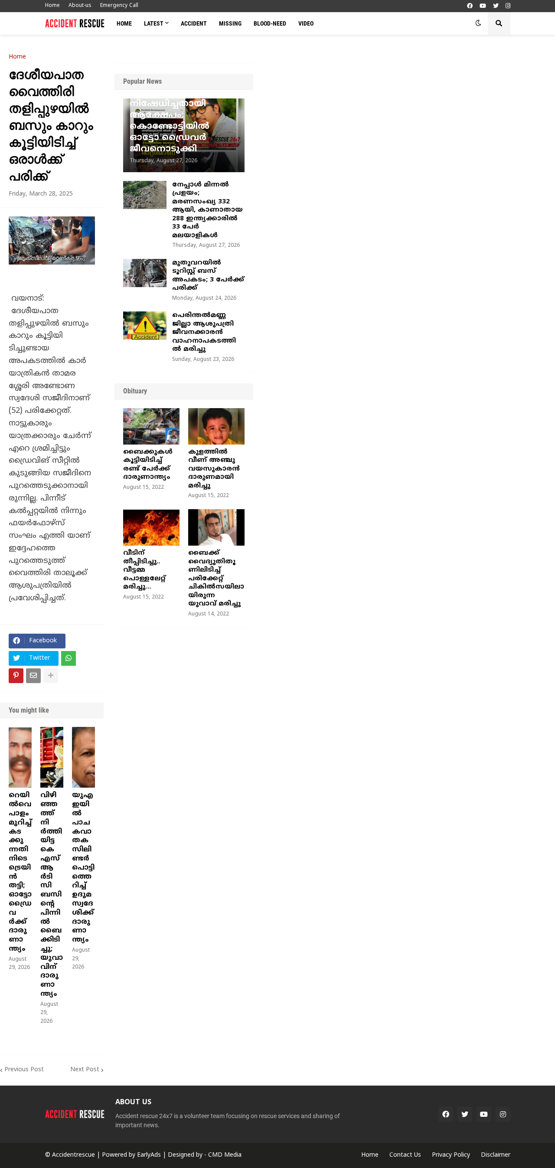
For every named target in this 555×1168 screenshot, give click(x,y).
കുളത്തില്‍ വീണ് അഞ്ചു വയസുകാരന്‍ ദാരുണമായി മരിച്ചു (214, 469)
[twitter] (496, 6)
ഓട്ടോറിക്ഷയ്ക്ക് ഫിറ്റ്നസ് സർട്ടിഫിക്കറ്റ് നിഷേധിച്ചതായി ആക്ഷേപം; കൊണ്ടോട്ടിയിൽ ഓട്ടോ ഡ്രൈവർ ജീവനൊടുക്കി (182, 115)
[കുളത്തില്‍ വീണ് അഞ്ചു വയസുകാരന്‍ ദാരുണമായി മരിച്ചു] (216, 426)
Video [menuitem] (305, 23)
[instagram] (508, 6)
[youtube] (483, 6)
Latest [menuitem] (153, 23)
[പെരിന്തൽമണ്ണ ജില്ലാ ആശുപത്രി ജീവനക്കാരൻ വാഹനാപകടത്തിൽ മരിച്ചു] (144, 325)
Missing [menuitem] (230, 23)
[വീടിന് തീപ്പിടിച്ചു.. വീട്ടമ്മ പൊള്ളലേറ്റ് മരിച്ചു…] (151, 527)
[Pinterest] (16, 675)
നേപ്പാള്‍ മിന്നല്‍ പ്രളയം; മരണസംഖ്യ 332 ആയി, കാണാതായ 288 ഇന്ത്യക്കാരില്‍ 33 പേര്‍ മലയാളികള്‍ (207, 210)
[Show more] (50, 675)
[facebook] (470, 6)
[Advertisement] (404, 110)
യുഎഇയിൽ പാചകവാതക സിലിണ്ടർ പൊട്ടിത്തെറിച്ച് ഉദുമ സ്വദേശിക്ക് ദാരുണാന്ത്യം (83, 867)
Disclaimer (495, 1155)
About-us (80, 6)
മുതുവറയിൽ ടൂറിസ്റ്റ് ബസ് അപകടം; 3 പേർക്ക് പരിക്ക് (208, 276)
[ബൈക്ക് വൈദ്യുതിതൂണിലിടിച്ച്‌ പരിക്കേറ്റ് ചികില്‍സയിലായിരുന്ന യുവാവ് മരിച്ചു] (216, 527)
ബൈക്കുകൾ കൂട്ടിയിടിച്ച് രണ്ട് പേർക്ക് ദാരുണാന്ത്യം (148, 465)
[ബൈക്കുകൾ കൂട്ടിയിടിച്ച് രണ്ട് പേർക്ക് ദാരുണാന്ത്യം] (151, 426)
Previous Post (24, 1069)
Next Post (84, 1069)
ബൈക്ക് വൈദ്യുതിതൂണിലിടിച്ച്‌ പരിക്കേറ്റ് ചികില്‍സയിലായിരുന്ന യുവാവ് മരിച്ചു (216, 578)
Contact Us (405, 1155)
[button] (478, 23)
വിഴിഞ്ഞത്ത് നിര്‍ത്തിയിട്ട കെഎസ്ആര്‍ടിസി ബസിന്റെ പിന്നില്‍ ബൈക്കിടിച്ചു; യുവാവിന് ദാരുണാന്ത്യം (51, 894)
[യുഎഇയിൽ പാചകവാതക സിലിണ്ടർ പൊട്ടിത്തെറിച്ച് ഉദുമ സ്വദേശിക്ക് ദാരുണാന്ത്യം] (83, 757)
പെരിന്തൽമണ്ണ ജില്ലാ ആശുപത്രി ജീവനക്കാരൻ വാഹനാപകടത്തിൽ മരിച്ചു (204, 332)
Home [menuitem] (124, 23)
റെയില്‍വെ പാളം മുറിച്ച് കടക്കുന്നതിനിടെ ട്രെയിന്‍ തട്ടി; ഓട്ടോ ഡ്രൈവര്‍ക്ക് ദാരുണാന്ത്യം (20, 872)
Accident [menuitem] (194, 23)
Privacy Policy (451, 1155)
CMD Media (225, 1155)
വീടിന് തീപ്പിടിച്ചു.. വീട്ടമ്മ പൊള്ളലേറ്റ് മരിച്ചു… (144, 570)
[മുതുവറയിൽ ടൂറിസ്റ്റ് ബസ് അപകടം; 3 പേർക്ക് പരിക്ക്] (144, 273)
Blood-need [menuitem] (270, 23)
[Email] (33, 675)
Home (52, 6)
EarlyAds (149, 1155)
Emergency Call (119, 6)
